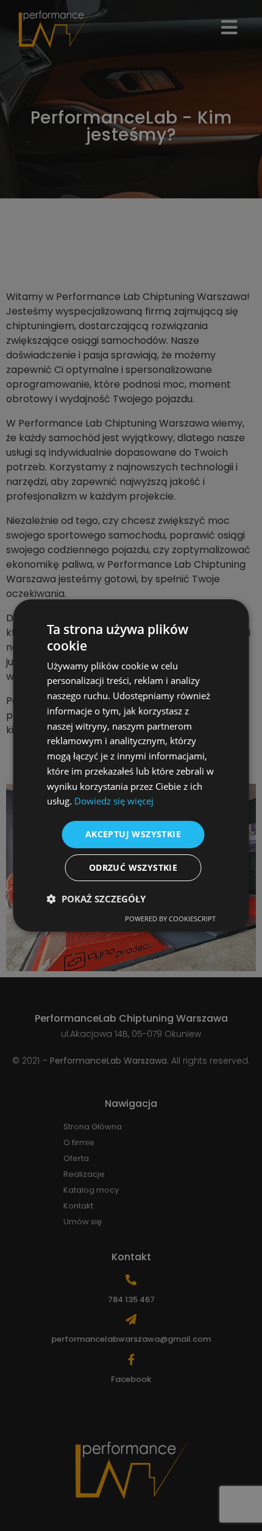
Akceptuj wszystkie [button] (133, 834)
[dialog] (131, 765)
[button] (96, 898)
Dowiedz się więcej (114, 801)
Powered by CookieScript (170, 918)
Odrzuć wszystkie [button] (133, 867)
